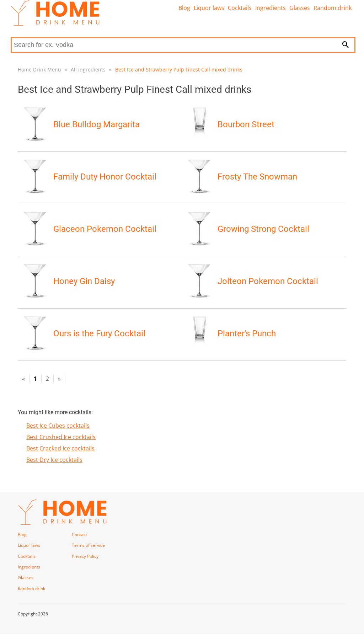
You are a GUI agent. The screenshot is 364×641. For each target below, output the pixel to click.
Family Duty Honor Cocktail (104, 177)
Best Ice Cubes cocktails (58, 425)
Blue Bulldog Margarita (96, 124)
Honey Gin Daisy (84, 281)
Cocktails (240, 8)
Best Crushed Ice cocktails (61, 437)
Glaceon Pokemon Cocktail (104, 229)
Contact (79, 535)
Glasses (299, 8)
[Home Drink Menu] (55, 24)
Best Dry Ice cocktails (54, 460)
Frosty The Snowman (257, 177)
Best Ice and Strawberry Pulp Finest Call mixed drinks (178, 69)
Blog (184, 8)
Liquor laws (209, 8)
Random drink (333, 8)
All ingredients (88, 69)
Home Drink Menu (39, 69)
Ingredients (270, 8)
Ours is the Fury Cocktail (99, 333)
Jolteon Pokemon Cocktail (268, 281)
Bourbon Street (246, 124)
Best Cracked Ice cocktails (60, 448)
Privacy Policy (85, 556)
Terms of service (88, 545)
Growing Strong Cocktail (263, 229)
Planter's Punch (247, 333)
